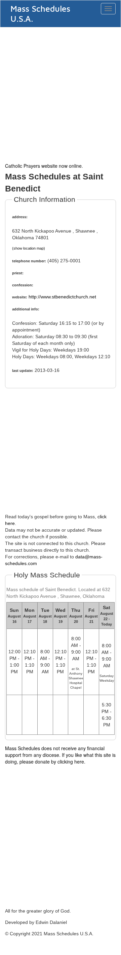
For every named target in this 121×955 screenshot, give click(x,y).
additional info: (25, 309)
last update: (22, 371)
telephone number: (29, 261)
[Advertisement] (60, 94)
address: (20, 217)
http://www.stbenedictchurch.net (62, 296)
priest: (18, 273)
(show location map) (28, 248)
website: (19, 297)
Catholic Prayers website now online (43, 165)
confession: (22, 285)
